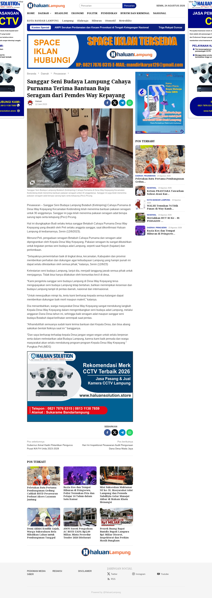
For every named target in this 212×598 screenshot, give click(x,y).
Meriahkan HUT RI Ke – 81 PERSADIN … (163, 219)
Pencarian (129, 5)
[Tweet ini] (114, 102)
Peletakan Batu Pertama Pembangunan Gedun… (159, 180)
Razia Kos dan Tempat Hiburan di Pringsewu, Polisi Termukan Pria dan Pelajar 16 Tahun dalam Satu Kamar (78, 493)
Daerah (139, 176)
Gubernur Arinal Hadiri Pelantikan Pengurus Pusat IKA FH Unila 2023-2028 (50, 445)
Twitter (114, 574)
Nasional (152, 188)
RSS (113, 579)
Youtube (165, 574)
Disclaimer (85, 571)
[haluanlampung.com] (46, 5)
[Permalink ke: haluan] (30, 102)
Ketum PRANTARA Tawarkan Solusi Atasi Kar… (165, 192)
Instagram (140, 574)
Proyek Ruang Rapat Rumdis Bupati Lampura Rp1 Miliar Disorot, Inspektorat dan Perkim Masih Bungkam (114, 534)
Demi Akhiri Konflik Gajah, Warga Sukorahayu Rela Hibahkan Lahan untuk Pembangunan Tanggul (43, 533)
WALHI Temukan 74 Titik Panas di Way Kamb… (162, 207)
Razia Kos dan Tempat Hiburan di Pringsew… (161, 232)
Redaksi (57, 571)
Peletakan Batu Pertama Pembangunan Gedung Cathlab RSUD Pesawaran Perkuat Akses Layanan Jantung (42, 493)
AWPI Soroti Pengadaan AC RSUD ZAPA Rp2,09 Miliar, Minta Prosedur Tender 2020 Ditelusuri (78, 533)
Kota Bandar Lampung (158, 200)
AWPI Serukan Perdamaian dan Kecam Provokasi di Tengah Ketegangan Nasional (74, 27)
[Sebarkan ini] (107, 102)
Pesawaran (150, 176)
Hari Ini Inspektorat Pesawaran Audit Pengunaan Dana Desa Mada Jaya (107, 445)
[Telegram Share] (122, 102)
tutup (21, 1)
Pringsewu (161, 228)
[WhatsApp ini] (129, 102)
